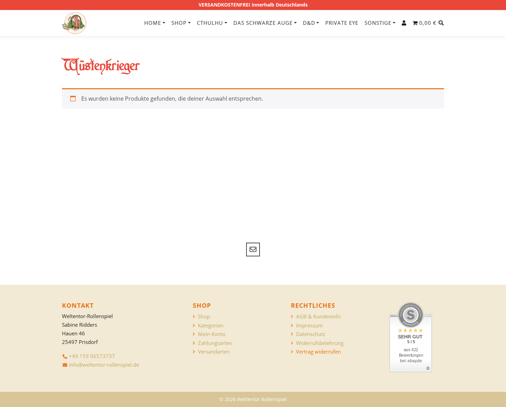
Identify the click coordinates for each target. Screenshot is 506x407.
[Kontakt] (253, 249)
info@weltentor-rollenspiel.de (104, 364)
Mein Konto (211, 334)
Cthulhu (210, 22)
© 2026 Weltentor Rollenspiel (253, 399)
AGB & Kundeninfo (318, 316)
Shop (179, 22)
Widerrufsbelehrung (320, 343)
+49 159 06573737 (92, 356)
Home (152, 22)
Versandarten (214, 351)
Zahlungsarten (215, 343)
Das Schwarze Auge (263, 22)
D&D (309, 22)
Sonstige (378, 22)
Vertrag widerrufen (318, 351)
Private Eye (341, 22)
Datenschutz (310, 334)
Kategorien (210, 325)
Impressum (309, 325)
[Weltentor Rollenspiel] (74, 23)
